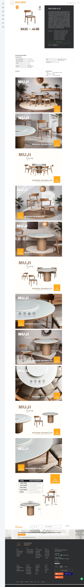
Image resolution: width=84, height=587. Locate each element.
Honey (37, 573)
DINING (27, 548)
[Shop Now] (3, 11)
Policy (38, 581)
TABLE (37, 548)
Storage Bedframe (20, 567)
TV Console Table (39, 549)
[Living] (3, 15)
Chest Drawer (28, 570)
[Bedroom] (3, 23)
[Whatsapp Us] (81, 579)
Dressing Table (28, 573)
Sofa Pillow (47, 569)
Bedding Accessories (20, 570)
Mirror (46, 570)
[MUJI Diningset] (30, 16)
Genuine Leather (19, 552)
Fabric (18, 549)
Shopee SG (59, 577)
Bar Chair (46, 557)
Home (18, 581)
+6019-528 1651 (65, 555)
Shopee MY (59, 573)
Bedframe (18, 566)
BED (17, 564)
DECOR (46, 564)
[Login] (67, 3)
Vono (36, 572)
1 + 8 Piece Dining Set (29, 552)
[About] (3, 3)
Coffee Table (38, 551)
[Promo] (3, 7)
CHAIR (46, 548)
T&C (35, 581)
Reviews (31, 581)
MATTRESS (37, 564)
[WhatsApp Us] (61, 555)
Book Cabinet (28, 569)
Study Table (38, 557)
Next (40, 29)
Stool (46, 567)
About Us (21, 581)
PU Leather (18, 554)
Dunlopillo (37, 567)
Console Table (38, 554)
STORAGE (27, 564)
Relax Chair (47, 549)
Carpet (46, 566)
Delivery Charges (64, 570)
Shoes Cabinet (28, 572)
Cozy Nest (37, 570)
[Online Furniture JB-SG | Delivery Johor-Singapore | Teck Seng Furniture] (21, 2)
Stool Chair (47, 555)
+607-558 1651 (58, 555)
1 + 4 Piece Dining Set (30, 549)
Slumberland (38, 566)
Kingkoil (37, 569)
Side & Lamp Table (39, 555)
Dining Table (38, 552)
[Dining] (3, 19)
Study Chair (47, 552)
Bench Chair (47, 554)
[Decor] (3, 27)
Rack (46, 572)
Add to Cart (50, 526)
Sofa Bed (18, 555)
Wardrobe (28, 566)
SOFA (17, 548)
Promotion (27, 581)
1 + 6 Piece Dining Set (29, 551)
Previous (19, 29)
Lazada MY (69, 573)
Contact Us (43, 581)
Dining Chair (47, 551)
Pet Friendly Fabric (20, 551)
